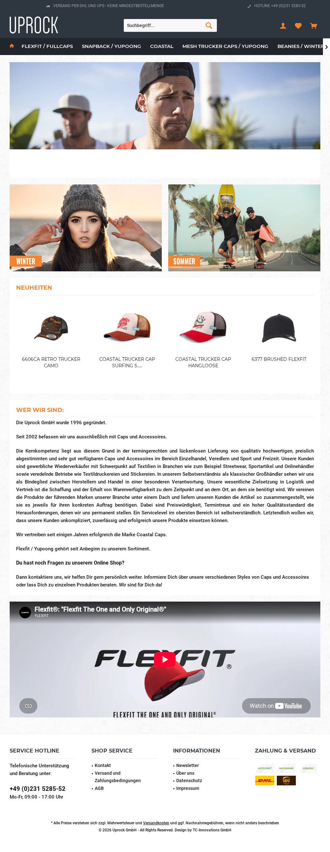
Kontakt (103, 765)
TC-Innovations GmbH (212, 830)
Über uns (185, 773)
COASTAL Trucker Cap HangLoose (203, 362)
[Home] (11, 46)
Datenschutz (189, 780)
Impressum (187, 788)
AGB (99, 788)
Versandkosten (156, 823)
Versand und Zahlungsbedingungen (118, 777)
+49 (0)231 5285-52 (37, 788)
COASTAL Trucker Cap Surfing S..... (127, 362)
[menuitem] (313, 25)
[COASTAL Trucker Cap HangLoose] (203, 328)
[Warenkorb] (313, 25)
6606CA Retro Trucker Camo (51, 362)
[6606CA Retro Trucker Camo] (51, 328)
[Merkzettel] (298, 25)
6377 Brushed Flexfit (279, 359)
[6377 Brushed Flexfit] (279, 328)
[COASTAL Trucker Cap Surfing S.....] (127, 328)
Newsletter (187, 765)
